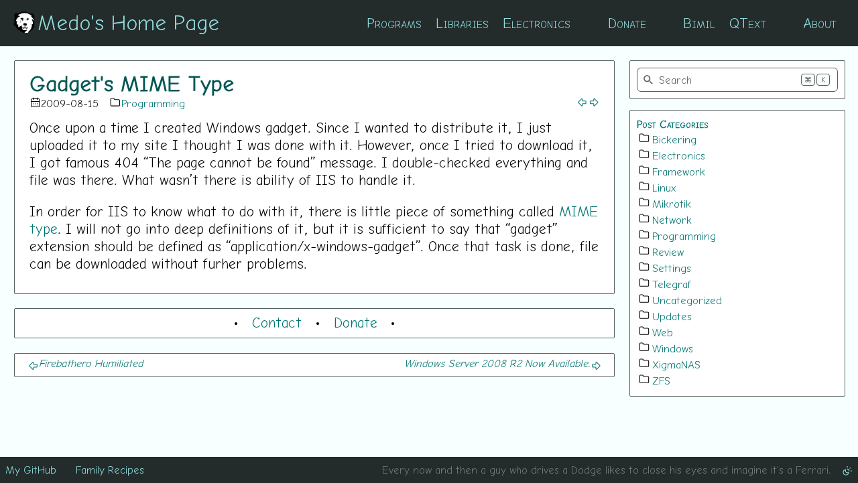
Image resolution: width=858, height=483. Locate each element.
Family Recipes (110, 469)
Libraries (462, 22)
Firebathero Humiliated (91, 363)
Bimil (699, 22)
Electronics (536, 22)
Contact (277, 322)
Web (662, 332)
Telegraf (671, 284)
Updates (672, 316)
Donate (627, 22)
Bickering (674, 139)
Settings (671, 268)
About (820, 22)
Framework (678, 171)
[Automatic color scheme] (847, 469)
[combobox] (737, 80)
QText (747, 22)
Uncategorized (687, 300)
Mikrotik (671, 203)
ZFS (661, 380)
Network (672, 219)
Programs (394, 22)
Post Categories (673, 124)
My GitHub (30, 469)
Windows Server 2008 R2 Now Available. (497, 363)
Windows (672, 348)
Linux (664, 187)
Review (668, 252)
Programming (153, 103)
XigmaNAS (676, 364)
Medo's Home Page (128, 22)
